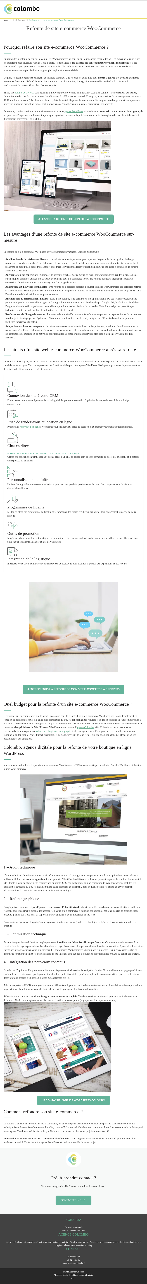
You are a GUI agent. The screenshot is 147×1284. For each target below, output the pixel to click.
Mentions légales (61, 1275)
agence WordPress (74, 111)
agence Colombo (85, 727)
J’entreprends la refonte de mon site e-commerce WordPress (73, 689)
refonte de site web (24, 92)
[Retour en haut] (141, 1272)
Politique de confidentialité (82, 1275)
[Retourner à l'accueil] (21, 9)
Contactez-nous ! (73, 1200)
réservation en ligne (30, 426)
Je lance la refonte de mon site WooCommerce (73, 219)
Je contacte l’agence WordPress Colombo (73, 1100)
